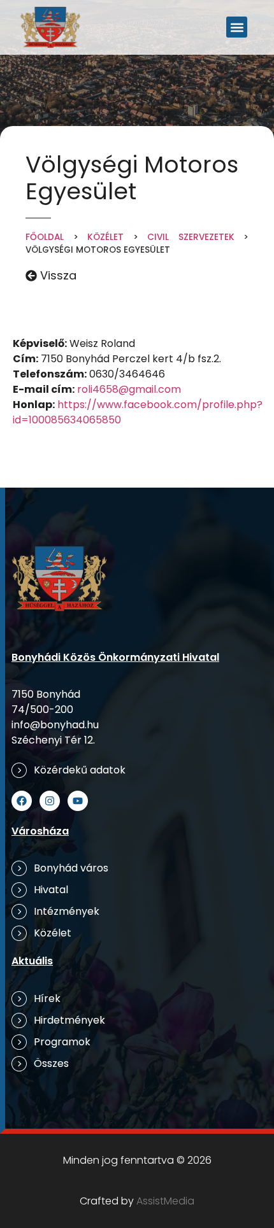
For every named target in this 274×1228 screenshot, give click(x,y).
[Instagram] (50, 801)
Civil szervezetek (190, 237)
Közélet (105, 237)
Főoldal (44, 237)
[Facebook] (21, 801)
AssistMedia (165, 1201)
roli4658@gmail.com (129, 389)
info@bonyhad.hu (55, 724)
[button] (236, 27)
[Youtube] (78, 801)
